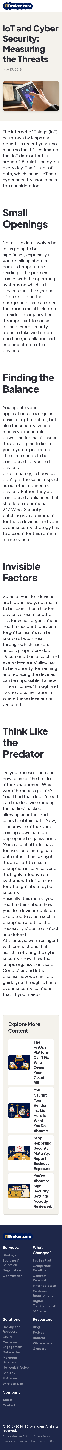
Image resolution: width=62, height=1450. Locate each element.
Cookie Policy (41, 1436)
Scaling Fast (42, 1260)
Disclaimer (9, 1441)
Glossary (39, 1348)
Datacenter (11, 1352)
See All (40, 1311)
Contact (9, 1405)
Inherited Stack (44, 1286)
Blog (36, 1327)
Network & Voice (16, 1367)
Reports (39, 1338)
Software (10, 1378)
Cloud (7, 1337)
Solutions (11, 1319)
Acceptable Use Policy (16, 1436)
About (7, 1400)
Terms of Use (46, 1441)
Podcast (39, 1332)
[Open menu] (56, 6)
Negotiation (12, 1270)
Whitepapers (42, 1343)
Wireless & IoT (14, 1384)
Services (11, 1247)
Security (9, 1373)
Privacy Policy (27, 1441)
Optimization (12, 1276)
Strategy (9, 1255)
